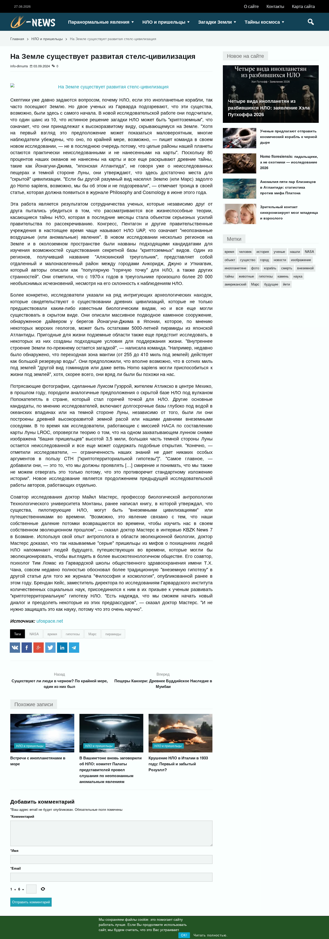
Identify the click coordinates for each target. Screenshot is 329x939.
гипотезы (73, 633)
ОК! (184, 935)
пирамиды (113, 633)
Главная (17, 38)
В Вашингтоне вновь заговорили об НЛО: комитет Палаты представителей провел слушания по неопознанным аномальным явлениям (110, 769)
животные (246, 276)
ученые (279, 251)
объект (230, 259)
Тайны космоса (262, 22)
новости (280, 259)
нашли (295, 251)
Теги (17, 633)
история (263, 251)
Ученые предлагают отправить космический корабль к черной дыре (288, 136)
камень (283, 276)
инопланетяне (235, 267)
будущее (271, 284)
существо (247, 259)
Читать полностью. (211, 935)
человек (245, 251)
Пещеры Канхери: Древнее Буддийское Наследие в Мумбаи (163, 683)
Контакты (275, 6)
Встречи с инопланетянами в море (37, 761)
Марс (92, 633)
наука (298, 276)
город (264, 259)
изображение (301, 259)
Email (15, 868)
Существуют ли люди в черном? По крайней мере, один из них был (60, 683)
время (52, 633)
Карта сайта (303, 6)
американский (235, 284)
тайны (229, 276)
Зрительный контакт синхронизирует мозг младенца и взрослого (289, 212)
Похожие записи (33, 704)
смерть (286, 267)
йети (286, 284)
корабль (270, 267)
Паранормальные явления (99, 22)
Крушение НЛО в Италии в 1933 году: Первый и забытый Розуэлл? (178, 763)
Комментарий (22, 816)
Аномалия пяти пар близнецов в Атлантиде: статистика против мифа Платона (288, 187)
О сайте (251, 6)
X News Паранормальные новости (34, 21)
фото (255, 267)
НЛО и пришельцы (163, 22)
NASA (34, 633)
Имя (14, 850)
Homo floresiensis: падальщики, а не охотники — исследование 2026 (289, 162)
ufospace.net (49, 620)
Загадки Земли (215, 22)
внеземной (305, 267)
